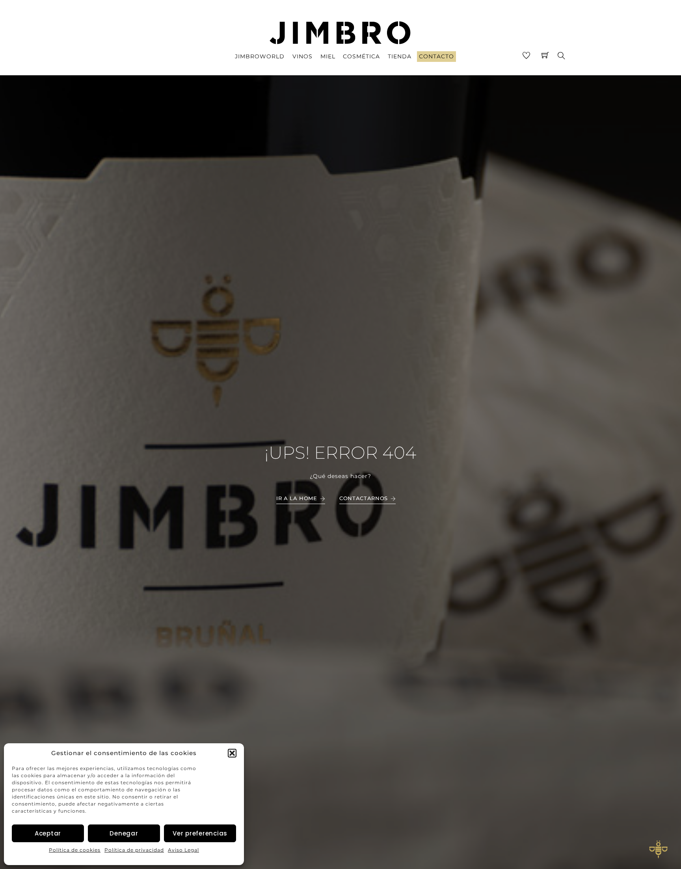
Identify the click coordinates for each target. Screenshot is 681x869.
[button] (232, 753)
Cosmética (361, 56)
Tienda (399, 56)
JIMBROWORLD (260, 56)
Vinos (302, 56)
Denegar (124, 833)
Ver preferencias (200, 833)
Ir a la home (296, 498)
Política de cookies (74, 850)
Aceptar (48, 833)
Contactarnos (363, 498)
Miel (327, 56)
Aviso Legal (183, 850)
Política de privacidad (134, 850)
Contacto (436, 56)
